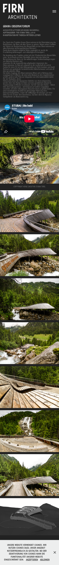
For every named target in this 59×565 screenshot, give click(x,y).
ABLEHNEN (45, 559)
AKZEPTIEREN (32, 559)
